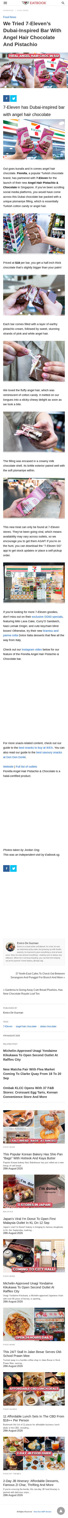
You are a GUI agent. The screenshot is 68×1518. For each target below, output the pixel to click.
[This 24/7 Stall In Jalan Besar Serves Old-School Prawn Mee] (34, 1324)
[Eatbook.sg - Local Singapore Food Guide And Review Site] (34, 3)
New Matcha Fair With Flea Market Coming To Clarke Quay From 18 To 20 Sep (32, 1074)
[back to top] (61, 1511)
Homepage (8, 10)
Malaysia (8, 1211)
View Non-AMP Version (42, 1512)
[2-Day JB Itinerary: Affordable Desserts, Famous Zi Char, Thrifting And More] (34, 1453)
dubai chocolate (48, 1026)
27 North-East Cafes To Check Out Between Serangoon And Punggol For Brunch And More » (38, 975)
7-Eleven (7, 1026)
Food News (22, 10)
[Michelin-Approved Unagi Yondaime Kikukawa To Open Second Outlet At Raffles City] (34, 1256)
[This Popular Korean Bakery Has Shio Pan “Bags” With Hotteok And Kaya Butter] (34, 1127)
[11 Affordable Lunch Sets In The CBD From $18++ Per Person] (34, 1389)
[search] (63, 3)
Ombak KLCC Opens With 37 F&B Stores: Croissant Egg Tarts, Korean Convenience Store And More (30, 1092)
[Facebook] (6, 98)
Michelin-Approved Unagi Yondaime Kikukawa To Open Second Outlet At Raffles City (30, 1055)
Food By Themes (12, 1474)
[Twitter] (13, 98)
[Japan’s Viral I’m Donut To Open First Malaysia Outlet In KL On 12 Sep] (34, 1191)
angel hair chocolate (26, 1026)
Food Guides (10, 1409)
